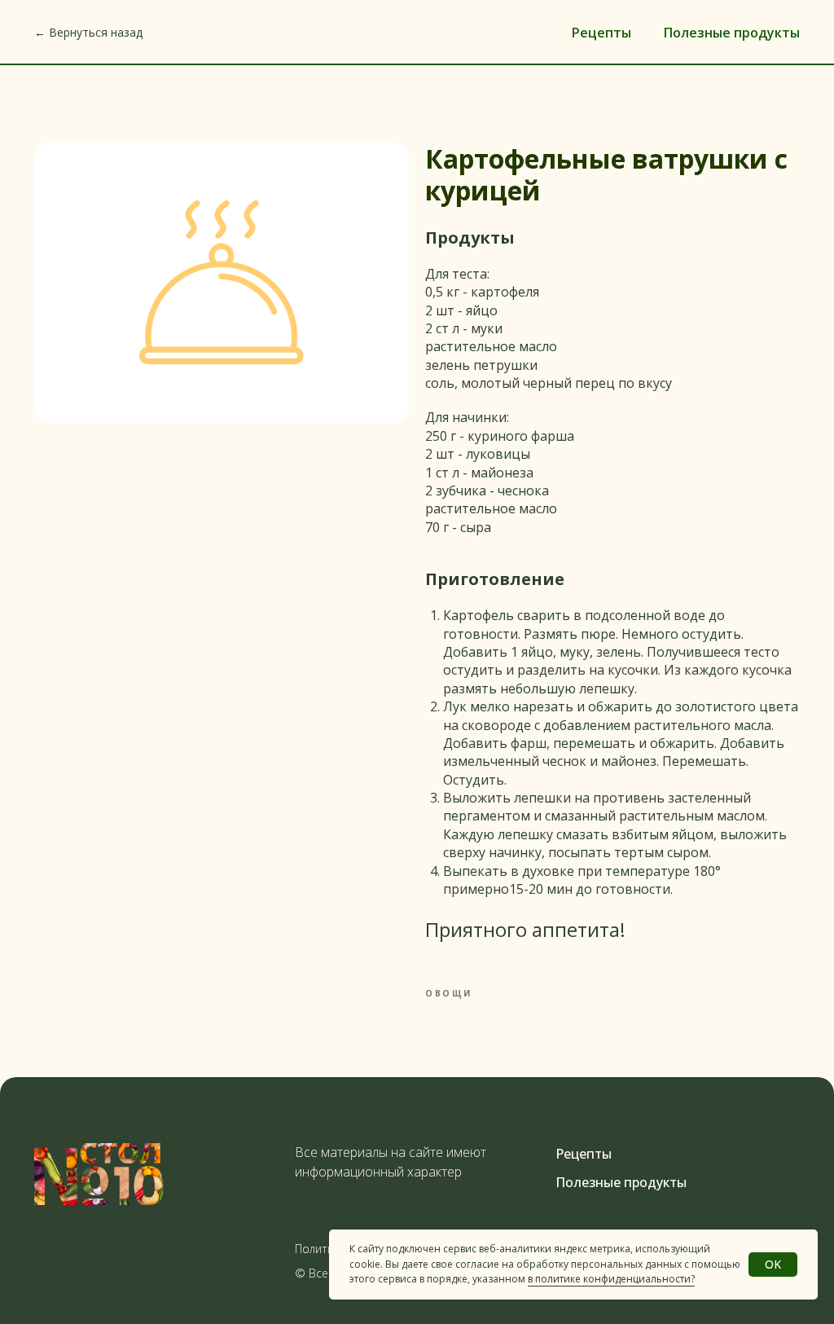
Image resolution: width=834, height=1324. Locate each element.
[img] (99, 1174)
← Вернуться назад (88, 32)
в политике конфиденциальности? (611, 1279)
